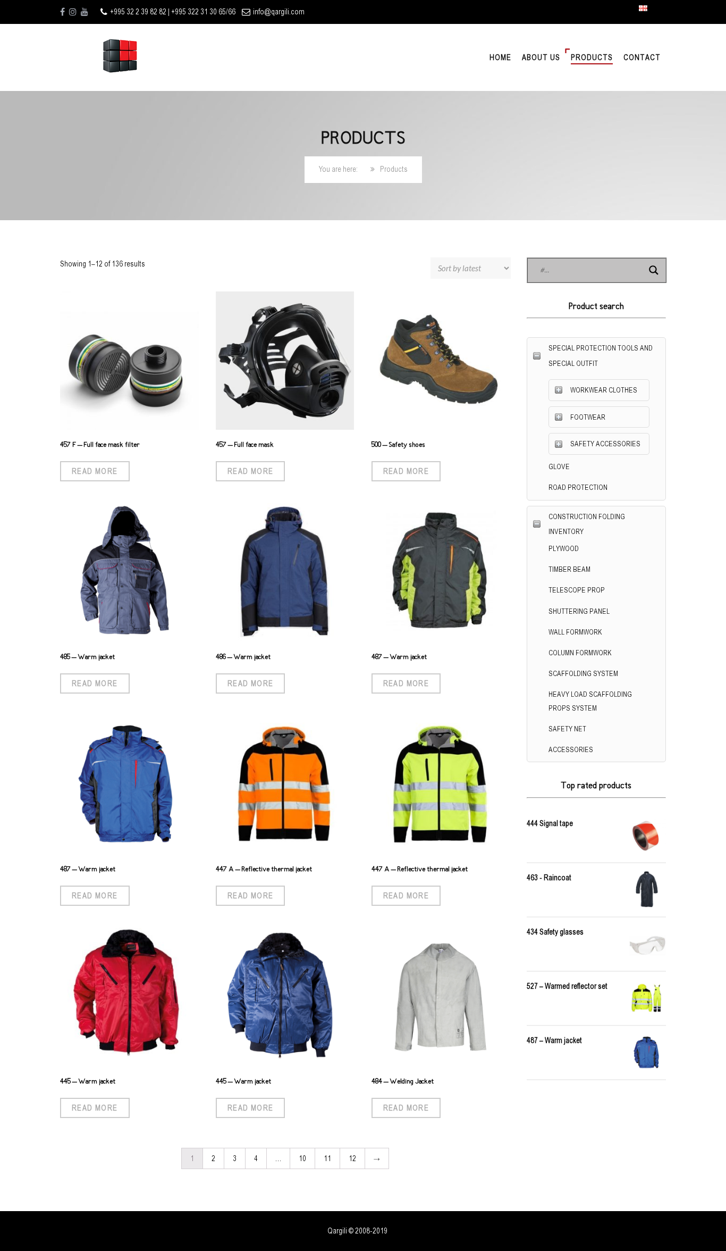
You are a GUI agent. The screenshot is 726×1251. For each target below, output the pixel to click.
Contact (642, 57)
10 (302, 1158)
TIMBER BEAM (569, 569)
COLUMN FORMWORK (580, 653)
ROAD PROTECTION (577, 487)
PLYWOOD (563, 549)
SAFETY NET (567, 729)
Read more (95, 471)
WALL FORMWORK (575, 632)
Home (500, 57)
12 (352, 1158)
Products (592, 57)
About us (541, 57)
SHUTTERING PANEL (579, 611)
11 (327, 1158)
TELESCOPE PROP (576, 590)
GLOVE (559, 467)
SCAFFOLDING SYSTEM (583, 674)
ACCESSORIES (570, 750)
